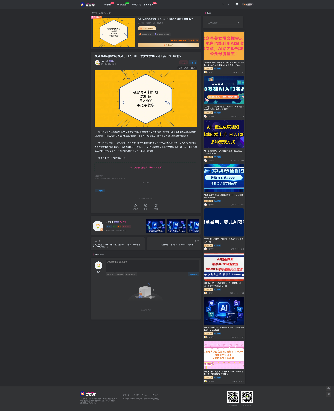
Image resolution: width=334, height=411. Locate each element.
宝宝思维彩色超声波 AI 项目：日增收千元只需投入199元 (223, 240)
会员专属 (209, 68)
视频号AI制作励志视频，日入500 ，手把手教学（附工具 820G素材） (138, 56)
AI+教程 (109, 4)
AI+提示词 (136, 4)
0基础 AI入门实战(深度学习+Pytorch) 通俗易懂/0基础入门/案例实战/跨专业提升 (224, 107)
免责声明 (135, 395)
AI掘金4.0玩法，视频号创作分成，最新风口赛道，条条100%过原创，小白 (222, 284)
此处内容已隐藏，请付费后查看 (147, 167)
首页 (95, 12)
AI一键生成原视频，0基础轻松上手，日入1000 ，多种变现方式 (223, 152)
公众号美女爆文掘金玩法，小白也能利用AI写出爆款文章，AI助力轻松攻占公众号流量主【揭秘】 (224, 63)
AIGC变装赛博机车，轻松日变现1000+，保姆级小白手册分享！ (223, 196)
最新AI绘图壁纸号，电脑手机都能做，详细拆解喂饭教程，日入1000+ (224, 328)
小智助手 (104, 61)
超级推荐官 (150, 4)
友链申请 (126, 395)
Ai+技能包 (123, 4)
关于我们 (154, 395)
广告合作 (145, 395)
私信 (194, 62)
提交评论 (193, 274)
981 (110, 226)
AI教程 (102, 12)
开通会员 (249, 4)
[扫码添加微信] (328, 388)
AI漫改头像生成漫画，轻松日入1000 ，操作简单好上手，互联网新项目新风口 (223, 372)
